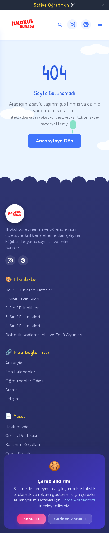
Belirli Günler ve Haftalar (28, 290)
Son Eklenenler (20, 371)
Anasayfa (13, 363)
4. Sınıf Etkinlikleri (22, 326)
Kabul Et (31, 519)
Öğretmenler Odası (24, 380)
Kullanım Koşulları (22, 444)
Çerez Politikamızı (78, 500)
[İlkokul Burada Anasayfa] (23, 24)
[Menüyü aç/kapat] (100, 24)
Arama (11, 389)
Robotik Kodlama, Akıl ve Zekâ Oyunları (43, 335)
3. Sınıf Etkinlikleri (22, 316)
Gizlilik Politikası (21, 435)
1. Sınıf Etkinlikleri (22, 299)
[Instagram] (72, 24)
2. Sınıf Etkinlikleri (22, 307)
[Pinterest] (86, 24)
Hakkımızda (16, 427)
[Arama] (59, 24)
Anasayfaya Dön (54, 140)
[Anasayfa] (14, 213)
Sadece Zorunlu (70, 519)
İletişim (12, 398)
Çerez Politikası (20, 453)
